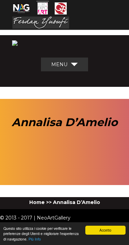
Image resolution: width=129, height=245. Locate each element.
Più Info (35, 239)
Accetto (105, 230)
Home (37, 202)
